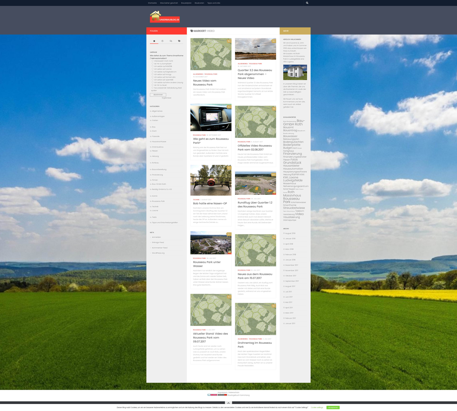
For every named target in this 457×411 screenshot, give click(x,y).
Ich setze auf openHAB (163, 80)
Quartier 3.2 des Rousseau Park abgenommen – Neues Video (255, 74)
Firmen (155, 180)
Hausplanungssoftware (295, 171)
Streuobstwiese (294, 208)
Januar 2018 (290, 260)
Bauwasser (290, 136)
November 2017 (291, 270)
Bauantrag (290, 130)
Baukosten (199, 3)
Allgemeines (198, 74)
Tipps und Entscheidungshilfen (165, 222)
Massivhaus (289, 183)
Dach (154, 131)
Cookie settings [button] (317, 407)
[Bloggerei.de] (212, 395)
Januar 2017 (290, 323)
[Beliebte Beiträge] (154, 41)
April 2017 (289, 307)
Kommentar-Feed (159, 248)
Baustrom (301, 131)
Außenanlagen (158, 116)
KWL (286, 177)
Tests (154, 217)
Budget (287, 148)
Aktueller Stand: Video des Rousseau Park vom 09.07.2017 (210, 337)
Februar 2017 (290, 318)
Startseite (152, 3)
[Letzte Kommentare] (171, 41)
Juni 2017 (289, 297)
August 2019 (290, 233)
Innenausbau (157, 147)
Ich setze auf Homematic (165, 77)
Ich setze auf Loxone (162, 69)
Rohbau (155, 163)
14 (230, 234)
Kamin (154, 196)
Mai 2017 (288, 302)
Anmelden (156, 237)
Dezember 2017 (291, 265)
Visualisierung (291, 217)
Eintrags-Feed (158, 242)
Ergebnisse (166, 98)
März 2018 (289, 249)
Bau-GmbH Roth (294, 122)
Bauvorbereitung (159, 169)
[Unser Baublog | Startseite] (165, 17)
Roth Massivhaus (292, 194)
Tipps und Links (213, 3)
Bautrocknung (288, 133)
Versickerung (289, 214)
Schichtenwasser (298, 202)
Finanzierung (157, 175)
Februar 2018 (290, 254)
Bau (153, 127)
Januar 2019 (290, 238)
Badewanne (291, 121)
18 (274, 174)
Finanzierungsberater (295, 156)
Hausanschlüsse (159, 141)
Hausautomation (293, 168)
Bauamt (288, 127)
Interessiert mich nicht (163, 61)
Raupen (292, 189)
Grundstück (292, 162)
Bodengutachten (293, 142)
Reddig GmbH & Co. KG (162, 189)
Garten (155, 120)
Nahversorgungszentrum (295, 186)
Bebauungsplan (291, 139)
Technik (196, 199)
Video (299, 214)
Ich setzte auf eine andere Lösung (168, 82)
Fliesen (155, 151)
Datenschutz (233, 392)
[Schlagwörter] (179, 41)
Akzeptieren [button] (333, 407)
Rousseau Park (211, 74)
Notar (285, 189)
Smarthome (289, 205)
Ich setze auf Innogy (162, 74)
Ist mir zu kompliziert (162, 64)
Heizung (155, 156)
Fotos (294, 159)
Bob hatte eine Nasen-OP (210, 203)
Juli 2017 (288, 292)
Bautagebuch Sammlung (239, 395)
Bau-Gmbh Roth (159, 184)
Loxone (155, 210)
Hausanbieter (291, 165)
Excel (300, 148)
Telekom (299, 211)
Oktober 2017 (290, 276)
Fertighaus (288, 151)
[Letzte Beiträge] (162, 41)
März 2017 (289, 313)
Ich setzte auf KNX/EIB (163, 66)
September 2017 (292, 281)
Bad (284, 121)
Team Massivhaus (289, 211)
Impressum (223, 392)
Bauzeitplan (186, 3)
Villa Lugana (288, 61)
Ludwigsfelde (293, 180)
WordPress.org (158, 253)
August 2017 (290, 286)
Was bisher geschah (169, 3)
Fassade (155, 136)
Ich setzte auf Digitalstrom (165, 72)
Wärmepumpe (289, 220)
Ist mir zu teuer (160, 85)
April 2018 (289, 244)
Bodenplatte (291, 145)
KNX (302, 174)
